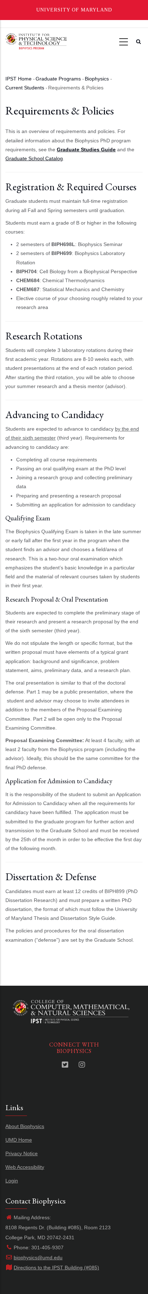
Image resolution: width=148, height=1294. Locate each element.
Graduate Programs (58, 79)
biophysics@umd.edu (38, 1257)
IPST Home (18, 79)
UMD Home (18, 1140)
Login (11, 1180)
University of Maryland (74, 10)
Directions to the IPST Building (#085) (56, 1267)
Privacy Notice (21, 1153)
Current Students (24, 87)
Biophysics (97, 79)
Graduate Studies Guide (86, 149)
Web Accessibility (24, 1167)
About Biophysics (24, 1126)
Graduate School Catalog (34, 158)
